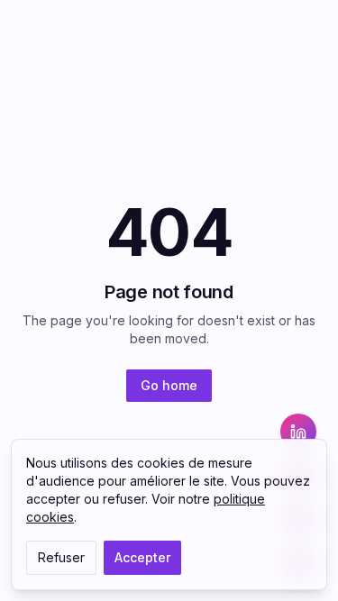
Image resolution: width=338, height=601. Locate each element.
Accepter (142, 557)
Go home (169, 385)
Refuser (61, 557)
